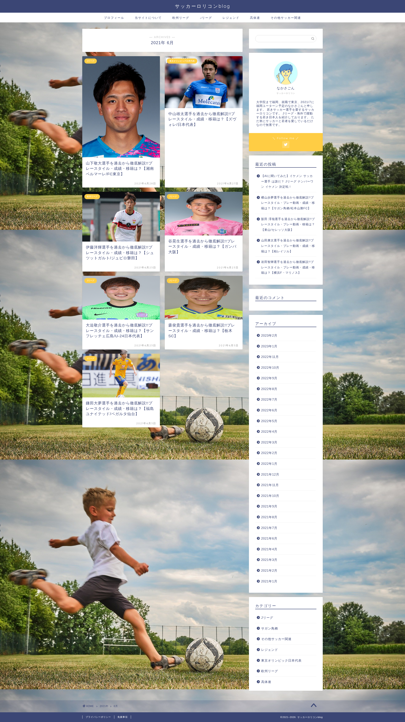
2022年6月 (269, 410)
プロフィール (114, 18)
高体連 (255, 18)
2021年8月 (269, 517)
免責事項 (122, 717)
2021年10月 (270, 496)
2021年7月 (269, 528)
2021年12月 (270, 474)
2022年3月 (269, 442)
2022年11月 (270, 357)
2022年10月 (270, 367)
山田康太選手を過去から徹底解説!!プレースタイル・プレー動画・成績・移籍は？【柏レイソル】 (288, 246)
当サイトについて (148, 18)
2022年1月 (269, 463)
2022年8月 (269, 389)
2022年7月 (269, 399)
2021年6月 (269, 538)
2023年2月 (269, 335)
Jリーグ (206, 18)
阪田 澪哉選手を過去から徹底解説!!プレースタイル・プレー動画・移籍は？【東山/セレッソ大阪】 (288, 224)
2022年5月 (269, 421)
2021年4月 (269, 549)
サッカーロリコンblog (202, 6)
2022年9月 (269, 378)
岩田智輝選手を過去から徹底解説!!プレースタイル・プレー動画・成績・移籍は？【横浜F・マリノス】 (288, 267)
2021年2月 (269, 570)
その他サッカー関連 (286, 18)
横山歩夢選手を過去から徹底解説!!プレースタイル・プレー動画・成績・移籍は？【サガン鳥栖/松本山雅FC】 (288, 203)
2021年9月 (269, 506)
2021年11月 (270, 485)
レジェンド (231, 18)
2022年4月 (269, 431)
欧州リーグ (180, 18)
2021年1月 (269, 581)
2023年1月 (269, 346)
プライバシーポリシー (98, 717)
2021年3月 (269, 560)
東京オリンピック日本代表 (281, 660)
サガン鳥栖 (269, 628)
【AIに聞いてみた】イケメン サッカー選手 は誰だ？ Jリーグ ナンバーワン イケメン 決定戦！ (287, 181)
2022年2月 (269, 453)
